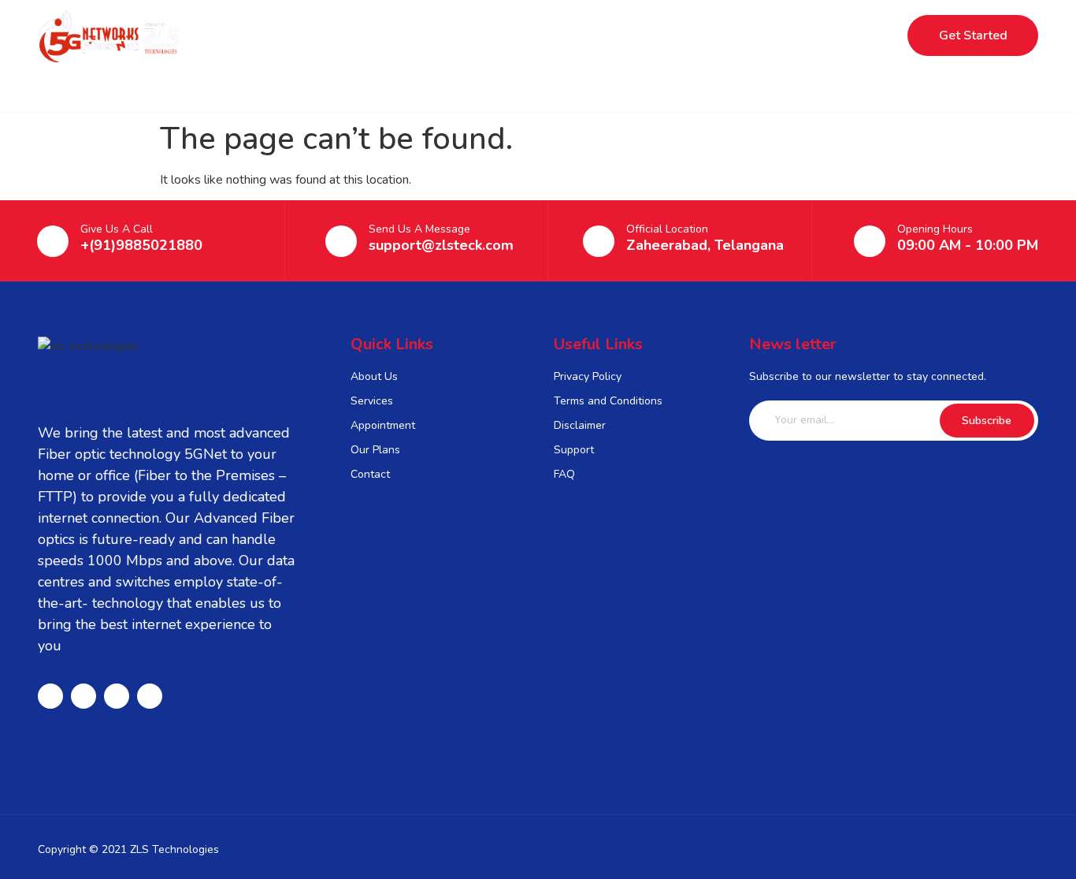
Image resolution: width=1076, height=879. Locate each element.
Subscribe (986, 420)
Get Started (973, 35)
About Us (540, 35)
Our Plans (445, 35)
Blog (618, 35)
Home (361, 35)
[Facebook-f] (50, 696)
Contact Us (700, 35)
